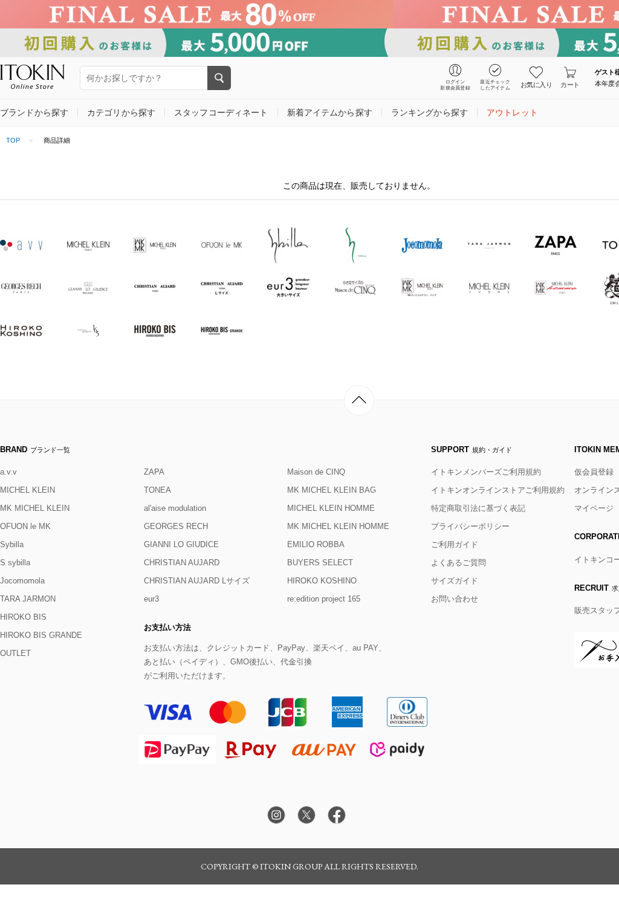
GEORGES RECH (176, 526)
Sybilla (12, 544)
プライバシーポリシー (470, 526)
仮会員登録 (594, 471)
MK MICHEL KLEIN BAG (331, 490)
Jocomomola (22, 580)
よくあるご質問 (458, 562)
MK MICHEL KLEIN (35, 508)
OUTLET (15, 653)
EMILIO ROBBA (316, 544)
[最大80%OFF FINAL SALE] (309, 14)
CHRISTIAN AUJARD (181, 562)
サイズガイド (454, 580)
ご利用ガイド (454, 544)
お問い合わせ (454, 598)
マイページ (594, 508)
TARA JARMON (28, 598)
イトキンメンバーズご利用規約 (486, 471)
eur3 (151, 598)
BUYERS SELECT (320, 562)
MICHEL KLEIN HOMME (331, 508)
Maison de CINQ (316, 471)
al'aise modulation (175, 508)
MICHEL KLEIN (27, 490)
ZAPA (154, 471)
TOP (13, 140)
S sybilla (15, 562)
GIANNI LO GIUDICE (181, 544)
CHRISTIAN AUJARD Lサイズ (197, 580)
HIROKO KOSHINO (322, 580)
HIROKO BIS (23, 617)
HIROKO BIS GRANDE (41, 635)
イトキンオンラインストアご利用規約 (498, 490)
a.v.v (8, 471)
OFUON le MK (25, 526)
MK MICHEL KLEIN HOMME (338, 526)
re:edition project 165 (323, 598)
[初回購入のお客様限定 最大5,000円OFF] (309, 42)
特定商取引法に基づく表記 (478, 508)
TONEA (157, 490)
